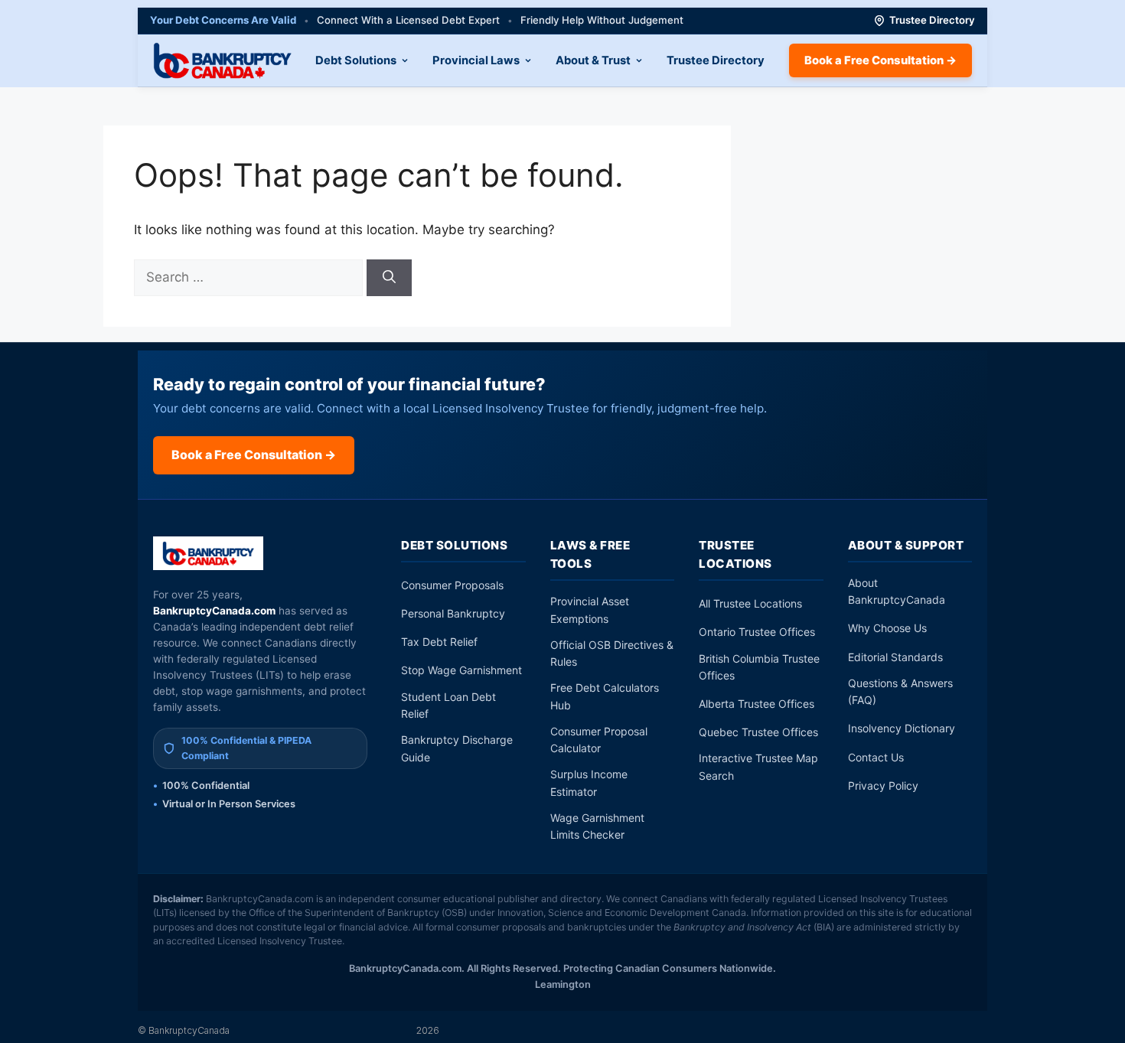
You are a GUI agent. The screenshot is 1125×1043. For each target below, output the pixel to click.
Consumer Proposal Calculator (598, 740)
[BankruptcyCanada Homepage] (222, 60)
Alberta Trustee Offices (756, 703)
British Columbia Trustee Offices (759, 667)
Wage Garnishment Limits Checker (597, 826)
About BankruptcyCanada (896, 591)
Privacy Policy (883, 785)
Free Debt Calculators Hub (604, 696)
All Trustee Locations (750, 603)
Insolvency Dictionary (901, 728)
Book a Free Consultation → (880, 60)
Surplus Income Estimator (589, 782)
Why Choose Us (887, 627)
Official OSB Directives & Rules (611, 653)
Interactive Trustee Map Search (758, 766)
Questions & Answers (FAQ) (900, 691)
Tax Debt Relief (439, 641)
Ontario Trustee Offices (757, 631)
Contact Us (876, 757)
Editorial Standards (895, 656)
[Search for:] (250, 277)
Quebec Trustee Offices (758, 731)
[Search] (389, 277)
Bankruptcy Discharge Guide (457, 748)
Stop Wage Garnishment (461, 669)
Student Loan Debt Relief (448, 705)
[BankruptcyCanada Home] (208, 553)
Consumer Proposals (452, 585)
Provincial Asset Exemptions (589, 609)
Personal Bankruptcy (453, 613)
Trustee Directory (932, 20)
